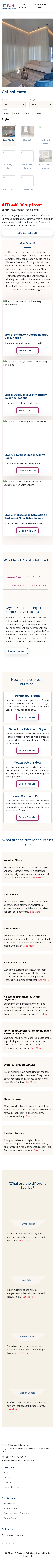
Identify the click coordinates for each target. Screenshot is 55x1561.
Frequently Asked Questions (16, 1513)
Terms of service (11, 1487)
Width (4, 99)
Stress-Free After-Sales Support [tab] (16, 586)
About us (7, 1477)
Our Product (23, 6)
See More (38, 877)
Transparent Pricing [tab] (13, 577)
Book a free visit (16, 651)
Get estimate (9, 1504)
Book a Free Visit (40, 6)
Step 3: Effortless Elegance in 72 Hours (25, 456)
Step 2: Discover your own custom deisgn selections (26, 396)
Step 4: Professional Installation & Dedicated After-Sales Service (26, 516)
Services (7, 1482)
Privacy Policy (9, 1518)
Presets (5, 109)
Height (32, 99)
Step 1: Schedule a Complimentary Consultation (26, 336)
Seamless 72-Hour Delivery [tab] (35, 577)
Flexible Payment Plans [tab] (38, 586)
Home (6, 1473)
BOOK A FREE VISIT (27, 233)
